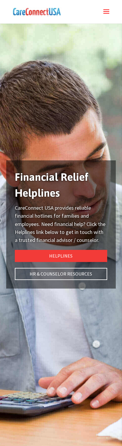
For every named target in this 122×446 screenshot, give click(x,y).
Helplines (61, 256)
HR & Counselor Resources (61, 274)
